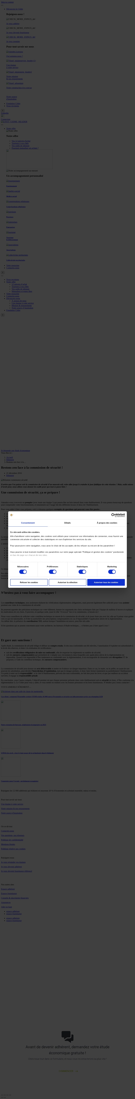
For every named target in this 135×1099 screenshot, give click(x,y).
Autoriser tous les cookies (106, 582)
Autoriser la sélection (67, 582)
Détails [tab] (67, 523)
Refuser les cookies (29, 582)
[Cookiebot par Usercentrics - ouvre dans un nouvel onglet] (113, 515)
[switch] (52, 572)
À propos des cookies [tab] (107, 523)
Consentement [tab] (28, 523)
